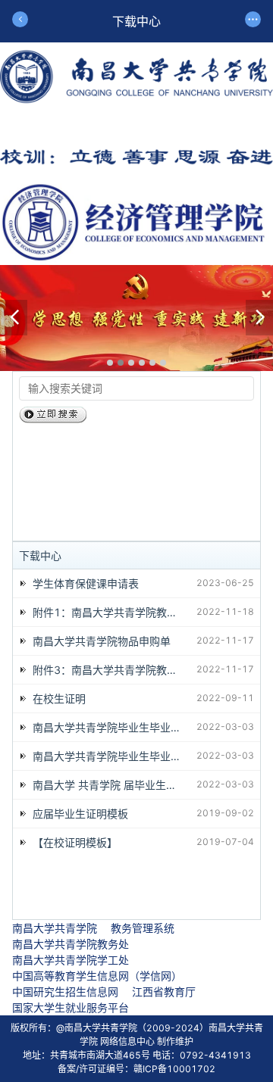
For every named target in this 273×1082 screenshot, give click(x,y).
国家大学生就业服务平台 (70, 1007)
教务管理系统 (142, 927)
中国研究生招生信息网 (65, 991)
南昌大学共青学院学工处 (70, 959)
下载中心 (40, 555)
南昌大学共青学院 (54, 927)
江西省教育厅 (164, 991)
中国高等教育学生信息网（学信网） (97, 975)
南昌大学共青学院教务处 (70, 943)
